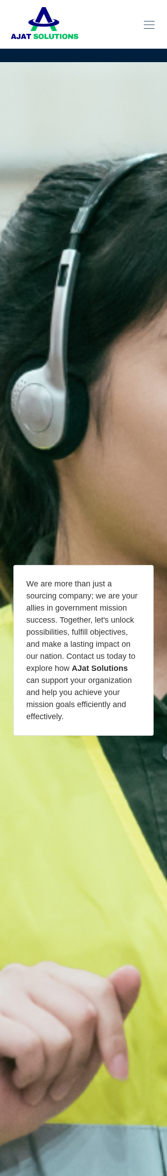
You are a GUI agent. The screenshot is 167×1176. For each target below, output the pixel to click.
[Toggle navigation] (149, 24)
